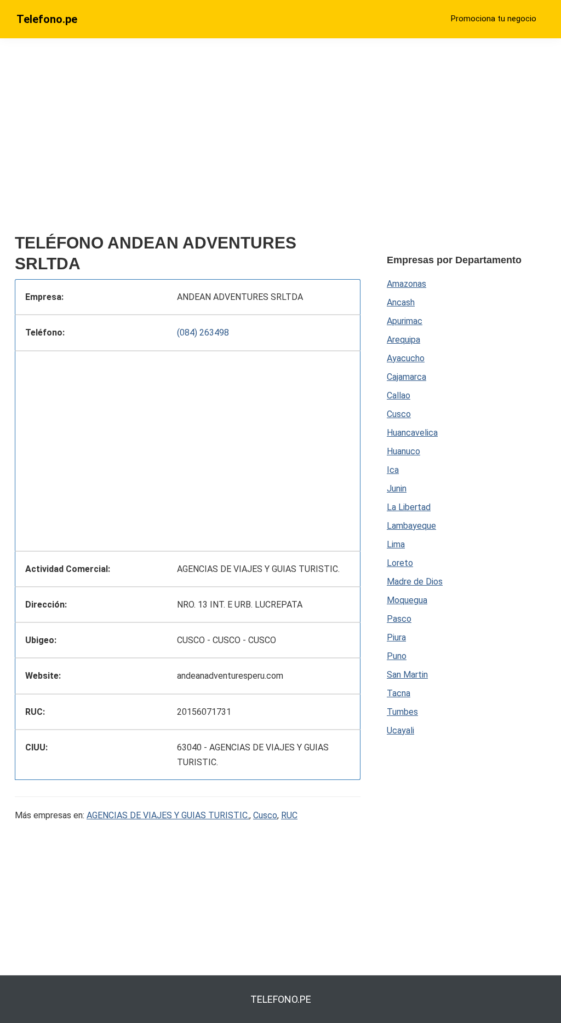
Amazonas (406, 284)
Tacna (398, 693)
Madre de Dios (415, 581)
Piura (396, 637)
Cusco (265, 815)
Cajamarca (406, 377)
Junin (397, 488)
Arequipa (403, 339)
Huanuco (403, 451)
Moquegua (407, 600)
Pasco (399, 619)
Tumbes (402, 712)
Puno (397, 656)
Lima (396, 544)
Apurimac (404, 321)
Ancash (401, 302)
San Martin (407, 674)
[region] (187, 140)
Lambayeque (411, 526)
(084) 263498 (203, 332)
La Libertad (409, 507)
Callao (398, 395)
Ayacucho (406, 358)
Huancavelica (412, 432)
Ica (393, 470)
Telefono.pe (46, 19)
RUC (289, 815)
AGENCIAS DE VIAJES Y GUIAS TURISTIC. (168, 815)
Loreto (400, 563)
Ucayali (400, 730)
